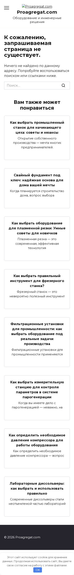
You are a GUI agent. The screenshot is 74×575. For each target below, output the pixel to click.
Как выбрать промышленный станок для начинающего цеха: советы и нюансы (37, 127)
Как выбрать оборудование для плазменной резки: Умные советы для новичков (37, 228)
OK (38, 569)
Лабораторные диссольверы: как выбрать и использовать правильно (37, 488)
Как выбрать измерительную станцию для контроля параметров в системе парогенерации (37, 389)
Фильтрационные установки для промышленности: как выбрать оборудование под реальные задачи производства (37, 334)
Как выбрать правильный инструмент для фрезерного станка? (37, 281)
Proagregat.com (37, 12)
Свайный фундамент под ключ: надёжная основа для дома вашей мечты (37, 180)
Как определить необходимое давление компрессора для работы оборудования (37, 440)
